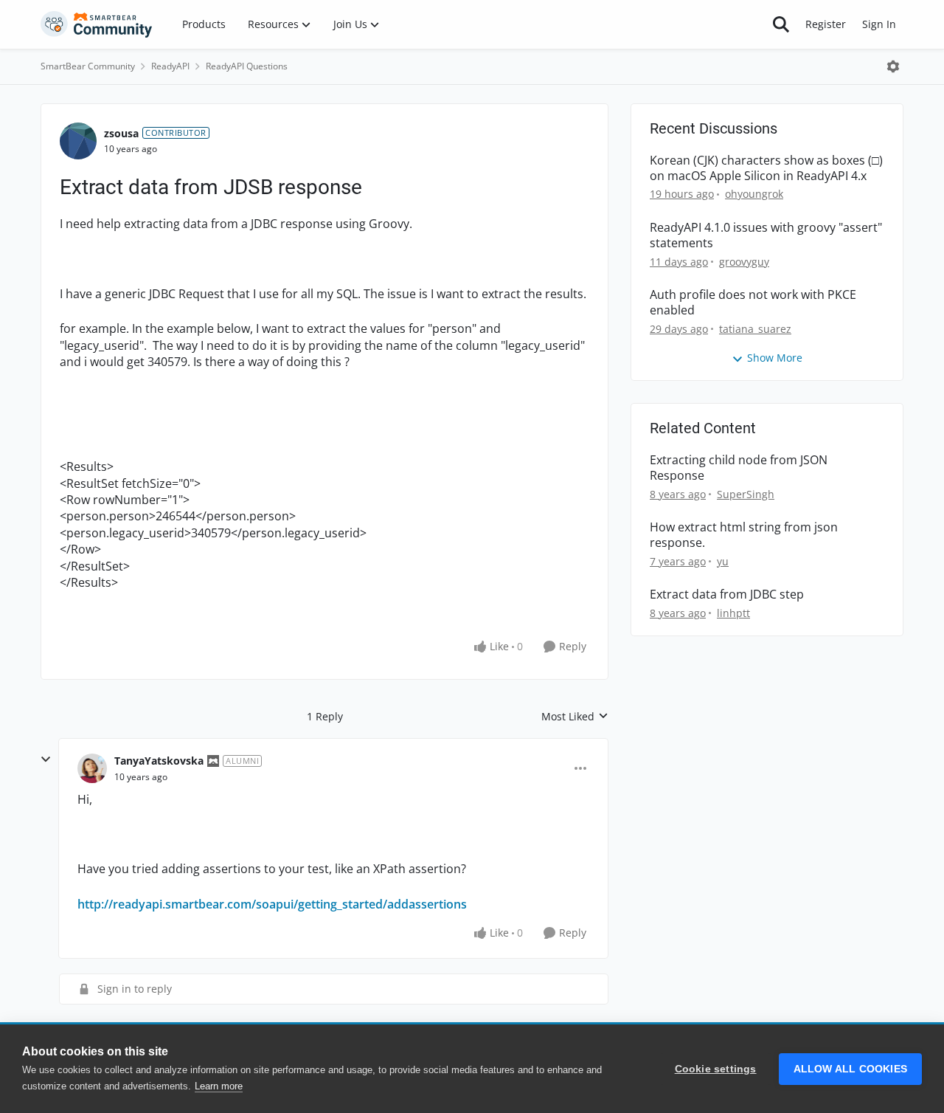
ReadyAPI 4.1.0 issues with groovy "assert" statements (766, 235)
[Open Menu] (893, 66)
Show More (774, 358)
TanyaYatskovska (159, 761)
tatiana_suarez (755, 329)
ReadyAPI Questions (247, 66)
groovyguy (744, 262)
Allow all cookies (850, 1069)
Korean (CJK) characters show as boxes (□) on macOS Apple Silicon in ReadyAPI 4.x (766, 168)
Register (825, 24)
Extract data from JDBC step (727, 594)
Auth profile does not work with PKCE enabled (753, 302)
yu (723, 561)
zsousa (121, 133)
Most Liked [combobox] (574, 716)
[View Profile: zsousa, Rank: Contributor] (78, 141)
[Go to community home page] (97, 24)
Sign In (879, 24)
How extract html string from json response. (744, 535)
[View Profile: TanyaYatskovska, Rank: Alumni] (92, 768)
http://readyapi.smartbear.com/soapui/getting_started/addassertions (272, 904)
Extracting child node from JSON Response (738, 467)
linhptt (733, 613)
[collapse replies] (46, 759)
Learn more (219, 1086)
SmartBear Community (88, 66)
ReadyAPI (170, 66)
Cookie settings (716, 1069)
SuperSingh (745, 494)
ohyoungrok (754, 194)
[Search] (781, 24)
